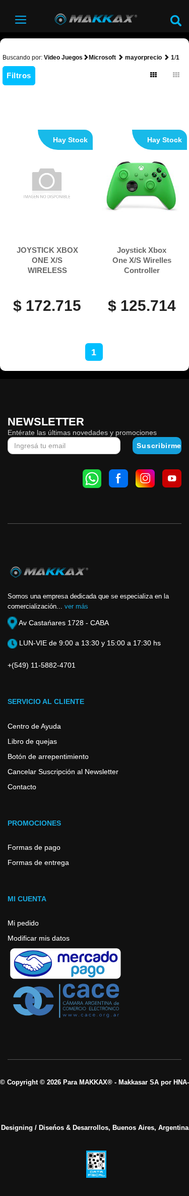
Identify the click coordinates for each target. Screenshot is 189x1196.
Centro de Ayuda (34, 726)
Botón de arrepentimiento (48, 756)
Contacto (22, 787)
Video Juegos (63, 57)
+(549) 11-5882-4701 (42, 665)
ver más (76, 606)
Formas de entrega (38, 862)
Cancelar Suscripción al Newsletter (63, 772)
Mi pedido (23, 923)
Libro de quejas (32, 741)
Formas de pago (34, 847)
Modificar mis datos (39, 938)
